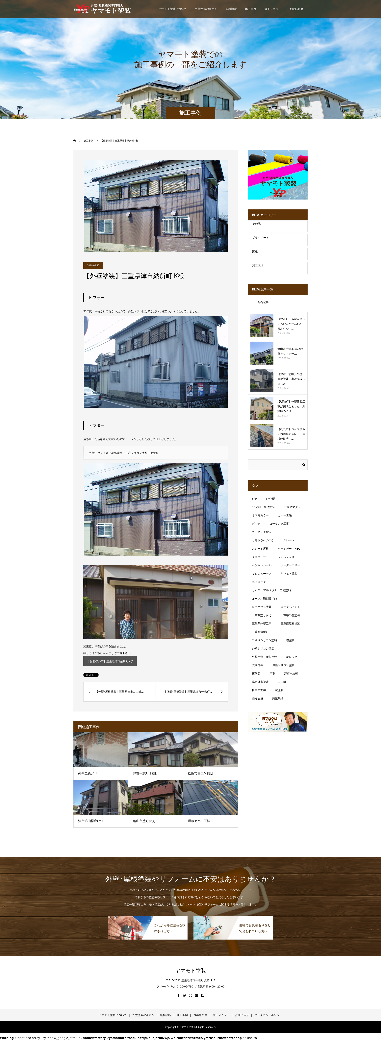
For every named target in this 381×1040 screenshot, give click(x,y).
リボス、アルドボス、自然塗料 (271, 590)
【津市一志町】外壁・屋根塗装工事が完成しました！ (291, 378)
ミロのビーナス (261, 573)
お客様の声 (200, 1015)
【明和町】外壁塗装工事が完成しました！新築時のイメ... (291, 406)
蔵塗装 (279, 690)
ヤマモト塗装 (289, 573)
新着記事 (262, 302)
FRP (254, 498)
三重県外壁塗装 (290, 615)
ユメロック (259, 582)
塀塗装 (290, 640)
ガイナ (256, 523)
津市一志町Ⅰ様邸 (145, 773)
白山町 (282, 682)
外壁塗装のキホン (206, 9)
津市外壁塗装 (260, 682)
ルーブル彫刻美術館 (264, 598)
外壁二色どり (87, 773)
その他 (256, 223)
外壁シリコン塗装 (263, 648)
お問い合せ (296, 9)
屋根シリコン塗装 (283, 665)
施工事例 (250, 9)
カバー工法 (285, 515)
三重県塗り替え (261, 615)
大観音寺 (257, 665)
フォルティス (286, 557)
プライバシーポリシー (268, 1015)
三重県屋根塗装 (290, 623)
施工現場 (257, 265)
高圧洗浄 (277, 698)
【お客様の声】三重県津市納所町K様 (110, 661)
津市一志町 (291, 673)
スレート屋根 (260, 548)
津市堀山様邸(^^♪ (90, 821)
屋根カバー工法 (199, 821)
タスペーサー (260, 557)
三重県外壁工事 (261, 623)
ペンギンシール (261, 565)
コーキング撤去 (261, 532)
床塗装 (256, 673)
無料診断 (231, 9)
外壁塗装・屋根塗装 (264, 657)
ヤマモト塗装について (173, 9)
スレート (288, 540)
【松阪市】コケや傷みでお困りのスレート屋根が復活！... (291, 433)
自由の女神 (259, 690)
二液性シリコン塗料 (264, 640)
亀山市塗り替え (144, 821)
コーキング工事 (279, 523)
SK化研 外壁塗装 (263, 507)
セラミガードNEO (289, 548)
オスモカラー (260, 515)
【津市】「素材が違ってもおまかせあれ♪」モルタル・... (291, 323)
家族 (255, 251)
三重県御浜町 (260, 632)
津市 (272, 673)
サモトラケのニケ (263, 540)
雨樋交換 (257, 698)
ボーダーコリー (290, 565)
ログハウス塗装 (261, 607)
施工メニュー (273, 9)
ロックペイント (290, 607)
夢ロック (291, 657)
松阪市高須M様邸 (200, 773)
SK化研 (270, 498)
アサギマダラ (292, 507)
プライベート (260, 237)
